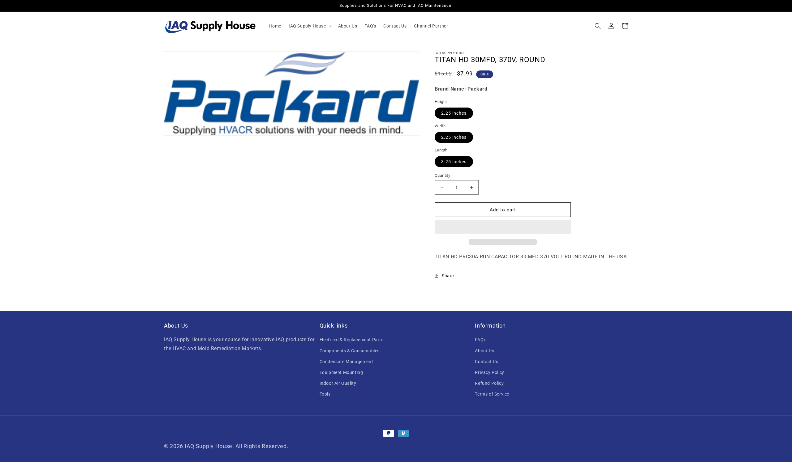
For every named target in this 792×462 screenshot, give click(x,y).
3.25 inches (454, 161)
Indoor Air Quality (338, 383)
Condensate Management (346, 361)
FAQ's (480, 339)
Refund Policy (489, 383)
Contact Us (486, 361)
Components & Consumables (350, 350)
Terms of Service (492, 394)
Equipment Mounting (341, 372)
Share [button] (448, 275)
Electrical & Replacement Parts (352, 339)
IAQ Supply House (208, 446)
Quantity (442, 175)
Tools (325, 394)
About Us (484, 350)
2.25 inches (454, 113)
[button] (309, 25)
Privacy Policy (489, 372)
